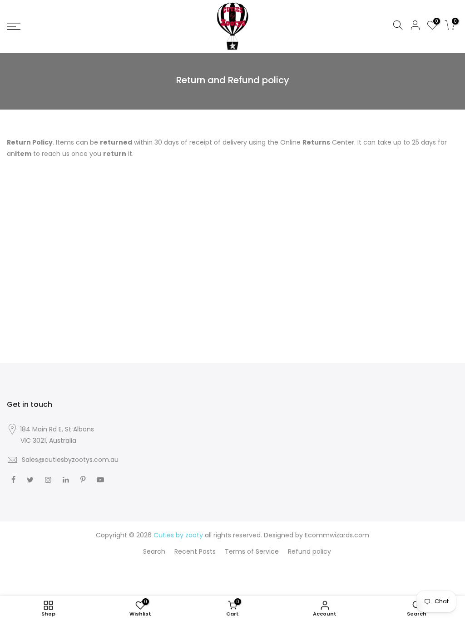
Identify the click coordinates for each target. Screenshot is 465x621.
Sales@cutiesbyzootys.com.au (70, 459)
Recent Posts (195, 551)
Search (154, 551)
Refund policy (309, 551)
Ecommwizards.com (337, 535)
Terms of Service (252, 551)
